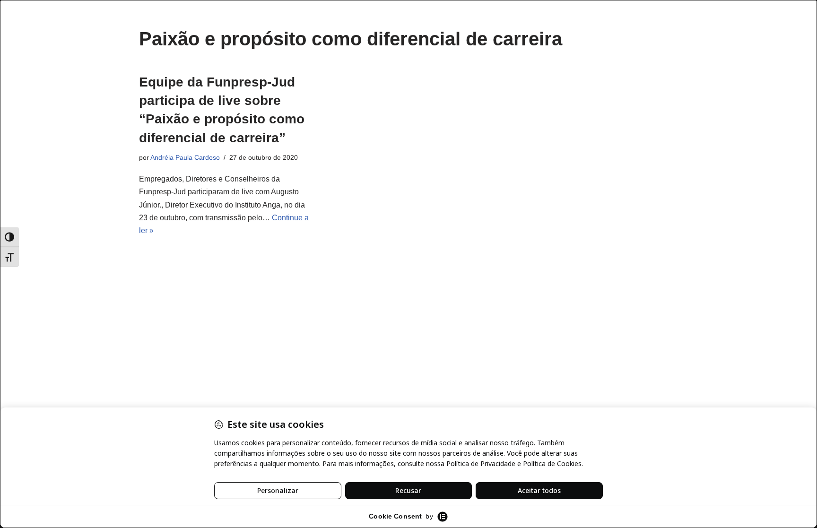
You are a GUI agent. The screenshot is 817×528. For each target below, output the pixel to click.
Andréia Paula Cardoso (185, 157)
